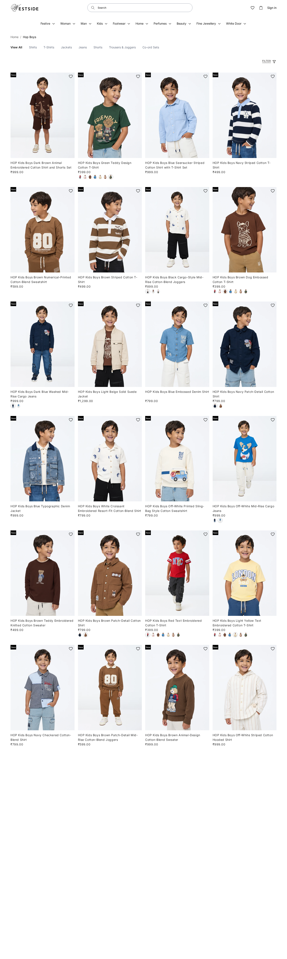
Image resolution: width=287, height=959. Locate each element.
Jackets (66, 47)
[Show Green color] (110, 176)
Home (14, 37)
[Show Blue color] (95, 177)
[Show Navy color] (215, 405)
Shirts (33, 47)
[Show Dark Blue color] (13, 405)
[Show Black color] (147, 291)
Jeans (83, 47)
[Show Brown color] (90, 177)
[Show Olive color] (158, 291)
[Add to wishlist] (71, 76)
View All (16, 47)
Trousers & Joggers (122, 47)
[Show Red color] (80, 177)
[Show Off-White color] (85, 177)
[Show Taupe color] (105, 177)
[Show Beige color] (153, 291)
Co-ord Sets (150, 47)
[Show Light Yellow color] (100, 177)
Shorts (97, 47)
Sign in (271, 7)
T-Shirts (48, 47)
